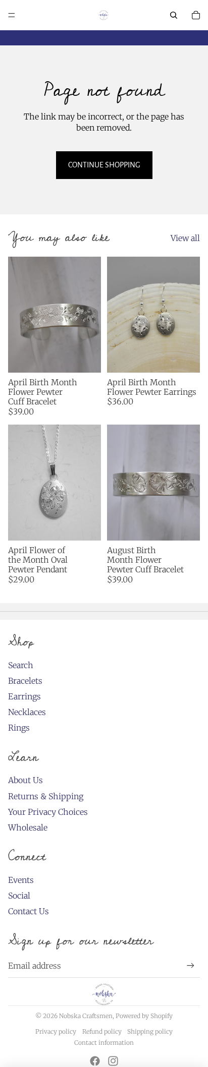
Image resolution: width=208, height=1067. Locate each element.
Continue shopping (104, 165)
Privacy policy (55, 1031)
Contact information (104, 1042)
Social (19, 896)
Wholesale (27, 827)
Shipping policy (150, 1031)
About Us (25, 780)
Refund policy (102, 1031)
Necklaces (27, 712)
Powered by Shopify (144, 1016)
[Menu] (11, 15)
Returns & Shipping (45, 796)
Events (21, 880)
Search (20, 665)
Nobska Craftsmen (86, 1016)
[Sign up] (190, 965)
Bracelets (25, 681)
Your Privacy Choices (48, 812)
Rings (19, 728)
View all (185, 238)
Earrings (24, 696)
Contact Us (28, 911)
